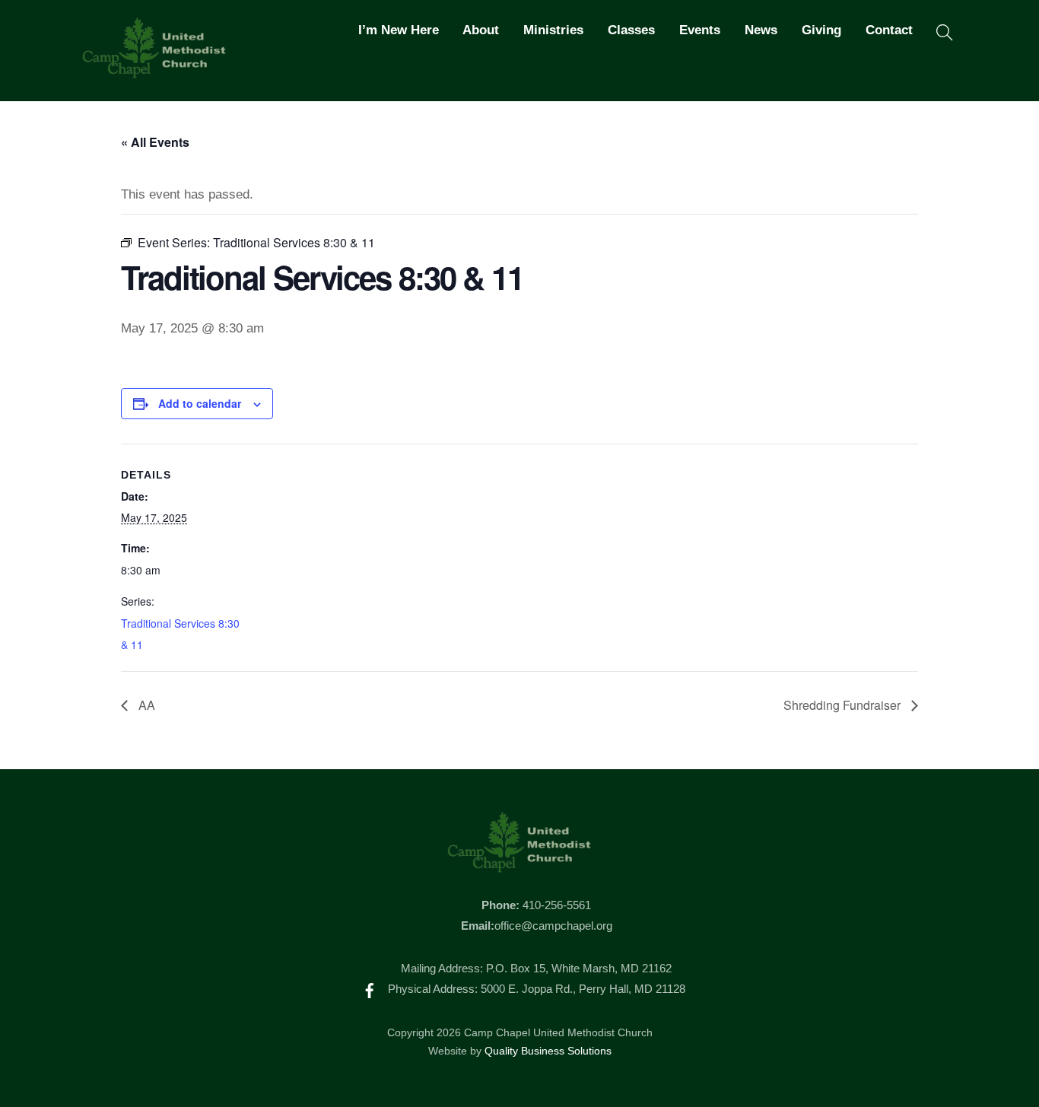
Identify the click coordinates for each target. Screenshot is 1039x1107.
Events (699, 30)
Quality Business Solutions (548, 1051)
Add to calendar (199, 403)
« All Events (155, 142)
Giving (821, 30)
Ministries (553, 30)
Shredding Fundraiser (843, 705)
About (480, 30)
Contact (889, 30)
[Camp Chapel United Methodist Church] (154, 71)
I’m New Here (398, 30)
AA (145, 705)
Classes (631, 30)
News (761, 30)
